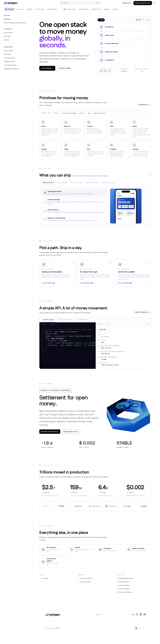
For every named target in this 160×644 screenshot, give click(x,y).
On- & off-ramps (76, 183)
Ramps (82, 113)
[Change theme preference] (154, 3)
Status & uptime (85, 582)
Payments (20, 9)
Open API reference (141, 312)
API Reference (52, 9)
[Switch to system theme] (136, 628)
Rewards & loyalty (92, 183)
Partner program (124, 589)
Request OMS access (126, 578)
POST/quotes (49, 320)
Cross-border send (108, 183)
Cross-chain (39, 9)
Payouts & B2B (62, 183)
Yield (89, 113)
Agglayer (107, 9)
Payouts (56, 113)
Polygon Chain (84, 9)
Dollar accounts (48, 183)
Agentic (115, 9)
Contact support (124, 585)
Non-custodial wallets (69, 113)
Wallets (29, 9)
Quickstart (45, 578)
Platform (11, 9)
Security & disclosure (125, 592)
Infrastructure (71, 9)
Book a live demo (124, 582)
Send (102, 20)
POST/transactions (65, 320)
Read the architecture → (50, 432)
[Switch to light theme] (140, 628)
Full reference (143, 105)
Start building (46, 68)
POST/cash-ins (83, 320)
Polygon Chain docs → (71, 432)
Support (98, 614)
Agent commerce (99, 113)
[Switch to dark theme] (144, 628)
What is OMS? (66, 68)
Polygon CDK (96, 9)
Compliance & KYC (86, 578)
